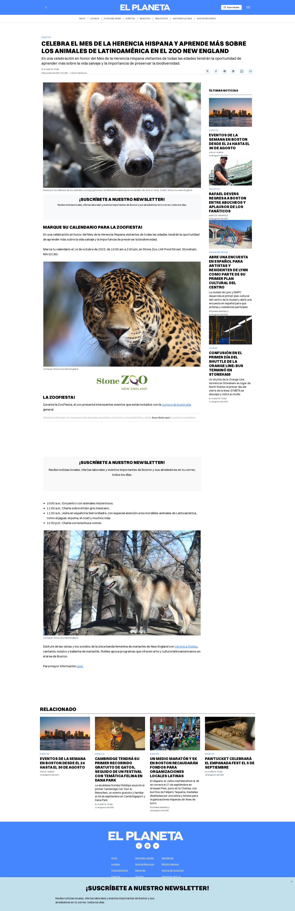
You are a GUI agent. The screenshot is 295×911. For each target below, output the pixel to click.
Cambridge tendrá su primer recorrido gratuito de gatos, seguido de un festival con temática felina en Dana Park (119, 769)
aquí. (80, 666)
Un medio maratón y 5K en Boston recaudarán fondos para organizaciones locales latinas (174, 767)
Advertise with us (171, 876)
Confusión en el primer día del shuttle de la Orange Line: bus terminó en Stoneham (226, 363)
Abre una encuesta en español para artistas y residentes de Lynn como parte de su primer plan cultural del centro (228, 272)
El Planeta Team (50, 69)
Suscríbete (233, 7)
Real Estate (161, 18)
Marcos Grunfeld (218, 215)
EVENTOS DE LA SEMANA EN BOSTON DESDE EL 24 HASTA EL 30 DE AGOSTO (229, 141)
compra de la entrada (176, 404)
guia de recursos (218, 252)
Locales (94, 18)
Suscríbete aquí (161, 417)
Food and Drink (112, 18)
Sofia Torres (216, 152)
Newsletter (168, 858)
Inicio (82, 18)
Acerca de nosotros (173, 870)
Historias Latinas (182, 18)
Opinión (139, 876)
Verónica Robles (186, 646)
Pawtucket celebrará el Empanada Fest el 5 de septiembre (230, 763)
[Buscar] (46, 7)
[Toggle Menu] (248, 7)
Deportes (214, 189)
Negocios (145, 18)
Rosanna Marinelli (219, 311)
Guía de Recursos (206, 18)
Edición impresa (170, 864)
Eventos (130, 18)
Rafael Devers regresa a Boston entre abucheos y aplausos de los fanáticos (227, 202)
